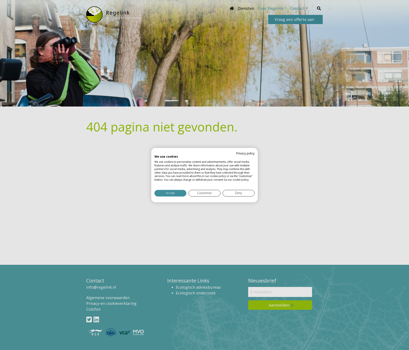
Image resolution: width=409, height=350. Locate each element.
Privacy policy (245, 153)
